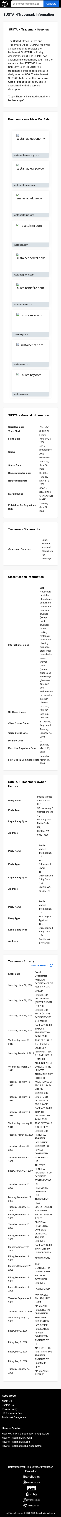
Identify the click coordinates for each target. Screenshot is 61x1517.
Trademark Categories (14, 1417)
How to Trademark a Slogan (17, 1437)
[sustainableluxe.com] (30, 202)
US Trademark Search (13, 1413)
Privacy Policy (10, 1409)
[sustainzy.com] (30, 321)
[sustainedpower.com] (30, 261)
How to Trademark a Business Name (22, 1445)
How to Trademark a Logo (16, 1441)
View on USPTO (40, 965)
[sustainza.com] (30, 231)
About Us (7, 1400)
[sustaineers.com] (30, 351)
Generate (51, 3)
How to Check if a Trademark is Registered (25, 1433)
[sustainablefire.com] (30, 291)
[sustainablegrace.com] (30, 172)
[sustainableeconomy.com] (30, 142)
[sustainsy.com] (30, 381)
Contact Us (8, 1405)
